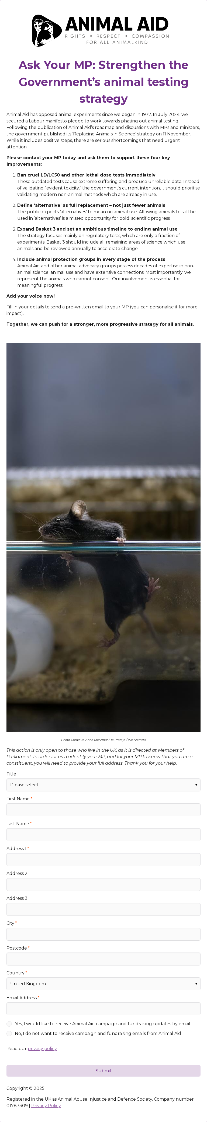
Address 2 (16, 873)
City (10, 923)
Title (11, 774)
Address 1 (16, 848)
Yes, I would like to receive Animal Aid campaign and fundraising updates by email (102, 1023)
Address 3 (16, 898)
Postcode (16, 948)
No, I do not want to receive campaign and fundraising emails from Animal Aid (98, 1033)
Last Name (17, 823)
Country (15, 972)
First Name (18, 798)
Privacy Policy (46, 1105)
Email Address (21, 997)
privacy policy (42, 1048)
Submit (104, 1070)
